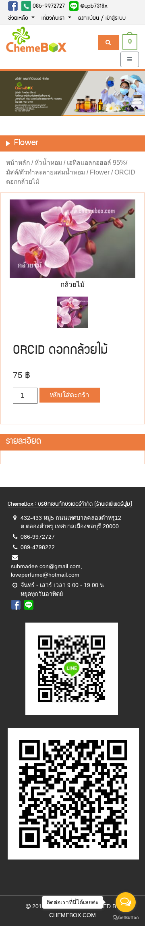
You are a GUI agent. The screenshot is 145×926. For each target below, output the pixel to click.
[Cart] (108, 42)
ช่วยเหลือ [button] (19, 18)
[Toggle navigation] (129, 59)
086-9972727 (48, 6)
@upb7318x (93, 6)
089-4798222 (38, 547)
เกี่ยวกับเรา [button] (53, 18)
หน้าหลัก (18, 162)
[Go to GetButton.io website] (126, 917)
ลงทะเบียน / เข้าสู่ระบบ (102, 18)
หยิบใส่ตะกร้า (69, 395)
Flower (100, 172)
